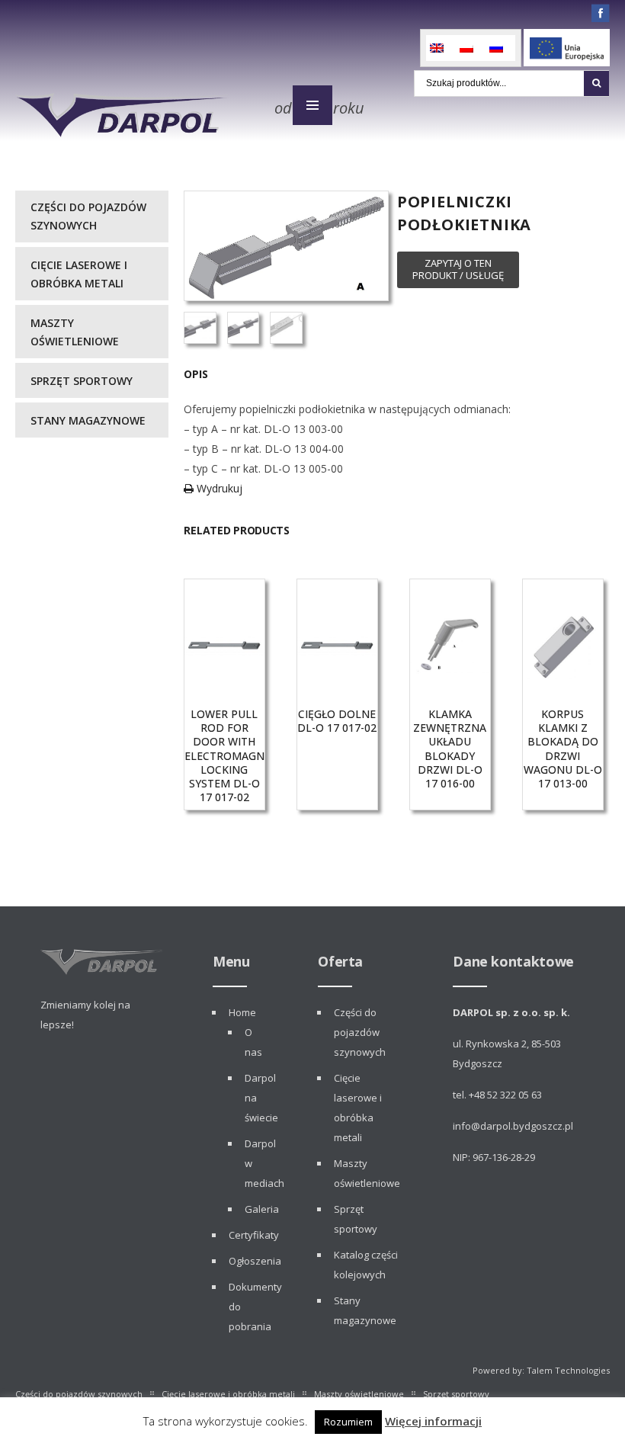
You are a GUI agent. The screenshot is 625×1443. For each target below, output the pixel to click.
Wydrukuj (218, 488)
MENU (312, 105)
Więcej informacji (433, 1421)
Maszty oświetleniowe (74, 332)
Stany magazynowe (88, 420)
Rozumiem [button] (348, 1422)
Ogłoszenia (255, 1261)
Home (242, 1012)
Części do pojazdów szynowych (88, 216)
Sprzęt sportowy (81, 381)
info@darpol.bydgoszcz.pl (513, 1126)
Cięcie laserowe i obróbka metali (78, 274)
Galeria (262, 1209)
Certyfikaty (254, 1235)
